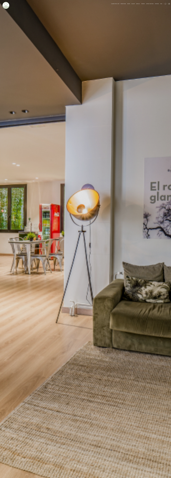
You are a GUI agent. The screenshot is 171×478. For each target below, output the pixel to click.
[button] (169, 4)
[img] (85, 239)
